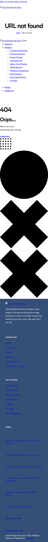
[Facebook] (13, 327)
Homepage (5, 136)
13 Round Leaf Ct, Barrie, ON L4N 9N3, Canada (24, 466)
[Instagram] (8, 327)
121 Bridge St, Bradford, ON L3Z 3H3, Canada (23, 455)
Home (18, 33)
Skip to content (7, 1)
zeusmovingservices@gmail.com (19, 506)
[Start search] (47, 13)
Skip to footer (21, 1)
